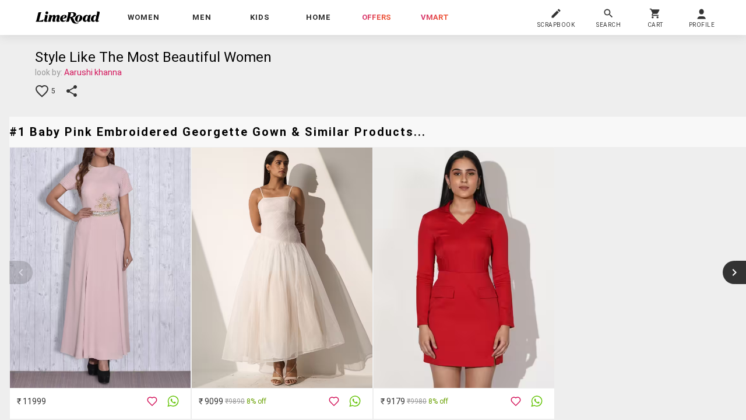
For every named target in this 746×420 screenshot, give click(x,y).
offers (376, 17)
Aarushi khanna (93, 72)
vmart (435, 17)
